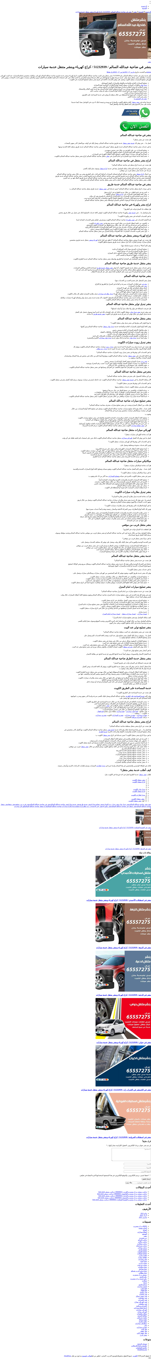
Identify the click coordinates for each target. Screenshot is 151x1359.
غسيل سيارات (142, 614)
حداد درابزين (143, 1263)
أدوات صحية (143, 1228)
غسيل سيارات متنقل (129, 614)
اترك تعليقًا (110, 72)
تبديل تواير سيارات (105, 338)
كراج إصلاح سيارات (140, 1308)
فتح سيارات (120, 711)
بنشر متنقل (135, 102)
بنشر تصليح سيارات (137, 425)
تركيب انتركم (142, 1240)
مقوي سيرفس (142, 1317)
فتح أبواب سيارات (132, 711)
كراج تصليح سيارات (77, 806)
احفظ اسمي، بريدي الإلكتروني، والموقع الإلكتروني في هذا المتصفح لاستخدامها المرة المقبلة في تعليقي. (114, 1175)
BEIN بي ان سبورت (140, 1226)
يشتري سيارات (130, 715)
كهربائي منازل (142, 1312)
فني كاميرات (142, 1300)
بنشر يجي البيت (98, 806)
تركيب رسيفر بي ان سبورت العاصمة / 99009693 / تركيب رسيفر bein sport (122, 1194)
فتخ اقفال (143, 1290)
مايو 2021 (144, 1213)
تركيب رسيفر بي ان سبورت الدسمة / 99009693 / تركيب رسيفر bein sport (122, 1198)
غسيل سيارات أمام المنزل (111, 614)
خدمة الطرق (103, 732)
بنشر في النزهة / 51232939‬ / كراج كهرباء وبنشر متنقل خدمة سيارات (123, 947)
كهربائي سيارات (127, 438)
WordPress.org (142, 1350)
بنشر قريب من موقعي (23, 804)
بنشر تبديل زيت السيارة (111, 804)
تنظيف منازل (142, 1257)
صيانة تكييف (143, 1284)
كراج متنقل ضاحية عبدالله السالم (36, 806)
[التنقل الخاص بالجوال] (150, 1)
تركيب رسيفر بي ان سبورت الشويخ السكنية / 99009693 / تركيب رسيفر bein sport (119, 1200)
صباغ (145, 1282)
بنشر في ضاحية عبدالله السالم (40, 804)
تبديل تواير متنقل (108, 326)
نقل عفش (143, 1331)
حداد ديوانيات (142, 1267)
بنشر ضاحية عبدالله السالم (139, 804)
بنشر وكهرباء (130, 220)
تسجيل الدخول (142, 1344)
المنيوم (144, 1234)
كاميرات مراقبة (137, 717)
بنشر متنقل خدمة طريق (105, 268)
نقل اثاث (144, 1329)
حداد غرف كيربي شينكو (139, 1271)
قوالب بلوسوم (87, 1356)
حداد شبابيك (143, 1269)
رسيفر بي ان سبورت (140, 1275)
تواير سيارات (142, 1259)
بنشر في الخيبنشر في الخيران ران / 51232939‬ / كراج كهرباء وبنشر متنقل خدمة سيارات (116, 1090)
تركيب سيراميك (141, 1246)
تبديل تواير (143, 85)
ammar (149, 72)
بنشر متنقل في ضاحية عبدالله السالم (124, 806)
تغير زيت (144, 361)
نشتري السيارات (117, 715)
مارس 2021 (143, 1217)
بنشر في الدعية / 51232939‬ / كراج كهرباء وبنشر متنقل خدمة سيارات (123, 995)
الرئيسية (144, 6)
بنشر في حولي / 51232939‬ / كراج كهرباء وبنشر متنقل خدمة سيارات (123, 1042)
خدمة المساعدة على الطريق (135, 696)
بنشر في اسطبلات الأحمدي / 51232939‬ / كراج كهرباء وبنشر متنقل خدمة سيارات (118, 900)
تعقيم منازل (143, 1255)
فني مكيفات (143, 1304)
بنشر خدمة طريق (99, 314)
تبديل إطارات (100, 766)
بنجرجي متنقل (128, 647)
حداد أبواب (143, 1261)
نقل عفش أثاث (142, 1333)
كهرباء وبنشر (93, 240)
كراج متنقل (103, 168)
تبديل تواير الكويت (139, 789)
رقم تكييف (143, 1277)
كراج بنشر (110, 730)
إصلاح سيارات (142, 1232)
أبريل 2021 (143, 1215)
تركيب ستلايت (142, 1244)
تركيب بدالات (142, 1242)
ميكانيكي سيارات (141, 1323)
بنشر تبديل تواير (135, 312)
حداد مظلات (143, 1273)
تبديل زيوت (109, 347)
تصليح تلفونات (142, 1251)
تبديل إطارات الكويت (138, 795)
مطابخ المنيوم (142, 1316)
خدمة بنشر (132, 213)
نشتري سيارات (142, 715)
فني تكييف (143, 1292)
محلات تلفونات (142, 1314)
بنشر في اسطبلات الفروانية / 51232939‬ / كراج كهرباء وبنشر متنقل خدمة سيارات (118, 1137)
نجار (145, 1325)
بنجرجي (144, 284)
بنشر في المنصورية (140, 99)
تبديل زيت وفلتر (101, 349)
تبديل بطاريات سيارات (105, 294)
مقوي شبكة (143, 1319)
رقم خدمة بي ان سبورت (138, 1279)
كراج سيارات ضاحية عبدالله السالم (59, 806)
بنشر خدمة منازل (74, 804)
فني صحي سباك (141, 1296)
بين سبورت (143, 1238)
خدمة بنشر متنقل (128, 143)
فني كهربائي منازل (140, 1302)
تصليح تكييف (142, 1249)
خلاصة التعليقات (141, 1348)
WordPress (67, 1356)
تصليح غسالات (142, 1253)
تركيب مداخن (142, 1248)
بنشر (149, 62)
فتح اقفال (100, 711)
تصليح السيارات (113, 476)
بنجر (145, 286)
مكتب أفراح (143, 1321)
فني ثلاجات (143, 1294)
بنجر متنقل (106, 735)
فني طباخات (142, 1298)
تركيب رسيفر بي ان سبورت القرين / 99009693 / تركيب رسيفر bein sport (122, 1192)
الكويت (135, 1356)
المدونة (144, 8)
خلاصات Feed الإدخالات (139, 1346)
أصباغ (145, 1230)
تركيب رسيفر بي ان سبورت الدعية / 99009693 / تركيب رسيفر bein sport (123, 1196)
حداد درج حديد (142, 1265)
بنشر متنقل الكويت (138, 780)
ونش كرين (143, 1335)
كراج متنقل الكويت (138, 782)
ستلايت (144, 1281)
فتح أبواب (144, 1288)
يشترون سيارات (101, 715)
